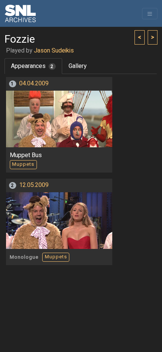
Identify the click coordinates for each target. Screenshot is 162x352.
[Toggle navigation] (149, 13)
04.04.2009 (34, 83)
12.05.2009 (34, 185)
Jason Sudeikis (54, 50)
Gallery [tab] (78, 66)
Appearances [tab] (32, 66)
